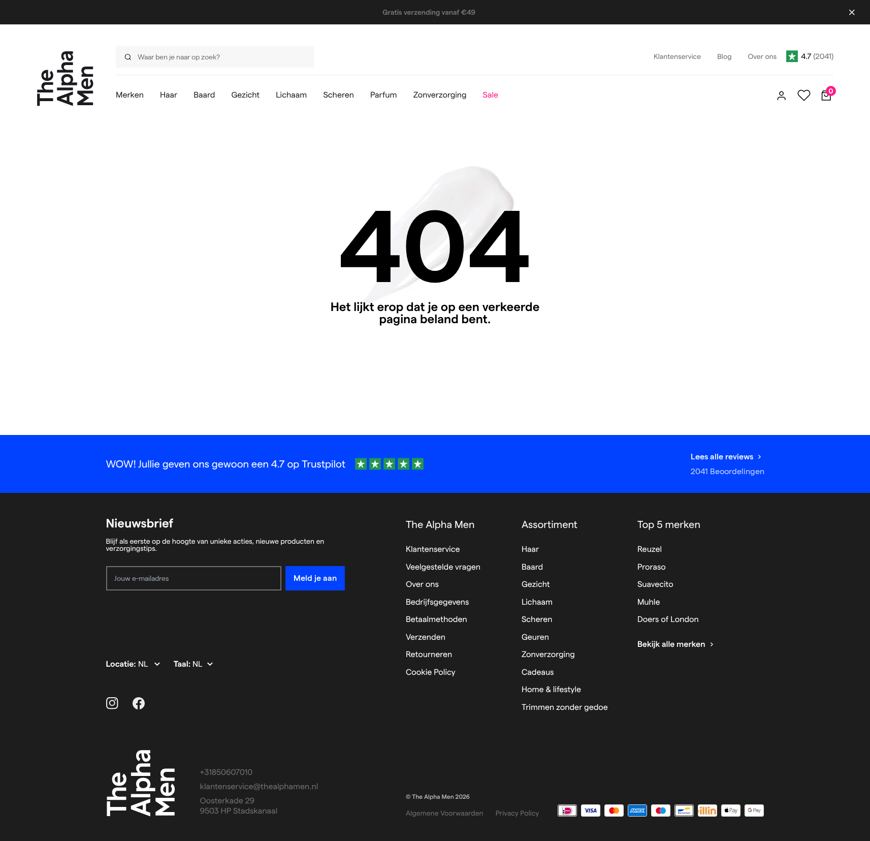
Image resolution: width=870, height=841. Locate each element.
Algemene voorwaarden (445, 813)
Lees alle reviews (722, 456)
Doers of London (668, 619)
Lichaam (537, 602)
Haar (530, 549)
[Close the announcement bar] (852, 12)
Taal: (183, 664)
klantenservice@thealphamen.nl (259, 787)
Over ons (422, 584)
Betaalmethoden (436, 619)
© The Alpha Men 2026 (438, 797)
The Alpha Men (440, 524)
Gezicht (536, 584)
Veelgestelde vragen (443, 567)
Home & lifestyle (551, 690)
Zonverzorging (548, 654)
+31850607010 (226, 772)
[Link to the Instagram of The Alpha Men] (112, 703)
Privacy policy (517, 813)
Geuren (535, 637)
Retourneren (429, 654)
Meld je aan (315, 578)
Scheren (537, 619)
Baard (532, 567)
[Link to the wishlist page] (804, 95)
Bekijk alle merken (671, 644)
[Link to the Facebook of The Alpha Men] (139, 703)
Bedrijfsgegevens (437, 602)
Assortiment (549, 524)
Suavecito (655, 584)
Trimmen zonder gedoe (565, 707)
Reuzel (649, 549)
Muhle (648, 602)
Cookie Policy (431, 672)
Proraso (651, 567)
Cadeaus (538, 672)
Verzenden (425, 637)
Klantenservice (433, 549)
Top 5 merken (668, 524)
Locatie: (122, 664)
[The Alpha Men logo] (65, 78)
